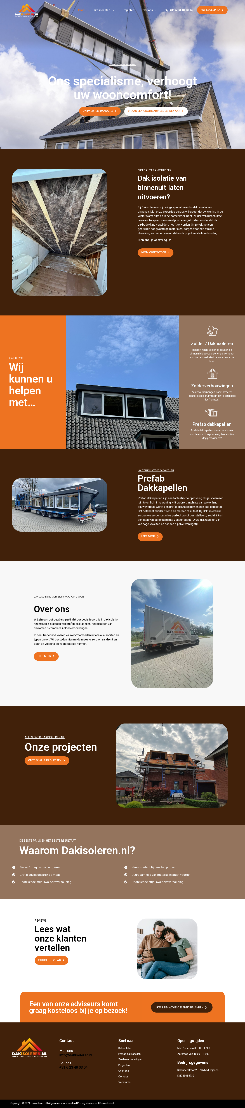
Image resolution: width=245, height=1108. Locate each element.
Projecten (128, 10)
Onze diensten (100, 10)
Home (80, 10)
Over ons (147, 10)
